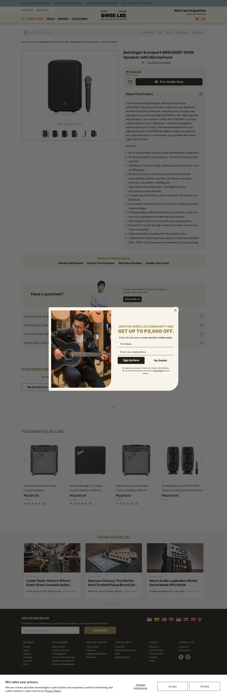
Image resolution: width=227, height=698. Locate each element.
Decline (204, 686)
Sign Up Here (131, 360)
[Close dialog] (175, 310)
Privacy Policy (53, 690)
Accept (173, 686)
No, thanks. (160, 360)
